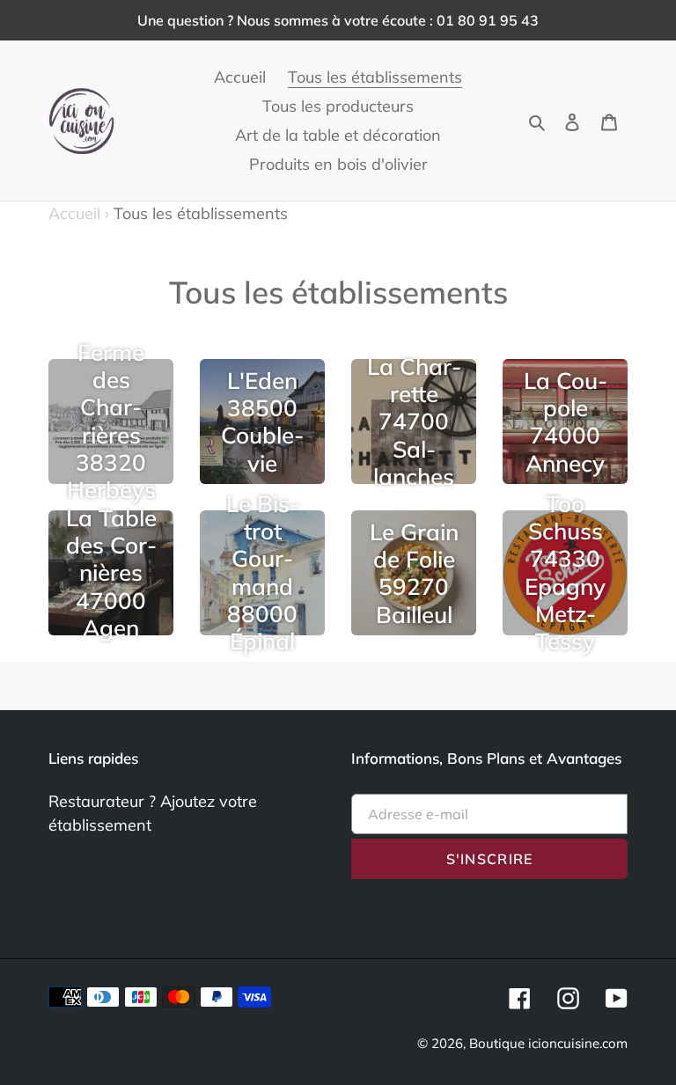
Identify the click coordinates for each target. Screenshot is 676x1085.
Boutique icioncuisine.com (548, 1043)
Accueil (78, 213)
